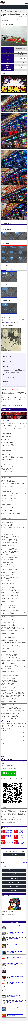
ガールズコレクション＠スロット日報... (14, 970)
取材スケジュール (14, 870)
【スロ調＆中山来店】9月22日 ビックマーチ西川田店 (9, 842)
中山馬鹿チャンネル (5, 420)
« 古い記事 (2, 862)
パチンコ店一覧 (14, 878)
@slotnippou (12, 19)
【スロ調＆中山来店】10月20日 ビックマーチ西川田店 (9, 836)
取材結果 (14, 874)
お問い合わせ (14, 854)
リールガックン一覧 (14, 882)
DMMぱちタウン (8, 322)
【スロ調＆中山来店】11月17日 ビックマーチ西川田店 (9, 831)
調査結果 (6, 10)
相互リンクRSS (14, 886)
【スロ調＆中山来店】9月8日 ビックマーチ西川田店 (22, 842)
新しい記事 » (25, 862)
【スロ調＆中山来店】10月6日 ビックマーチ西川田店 (22, 836)
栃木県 (4, 866)
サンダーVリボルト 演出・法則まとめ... (14, 1007)
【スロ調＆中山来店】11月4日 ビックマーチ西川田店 (22, 831)
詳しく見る (14, 917)
